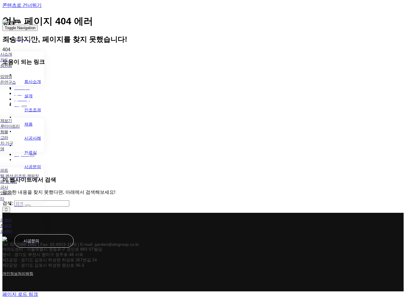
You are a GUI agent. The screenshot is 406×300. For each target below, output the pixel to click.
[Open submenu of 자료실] (28, 206)
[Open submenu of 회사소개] (32, 40)
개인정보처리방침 (17, 273)
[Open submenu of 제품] (24, 106)
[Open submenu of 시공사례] (32, 156)
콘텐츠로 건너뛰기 (22, 5)
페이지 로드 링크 (20, 294)
